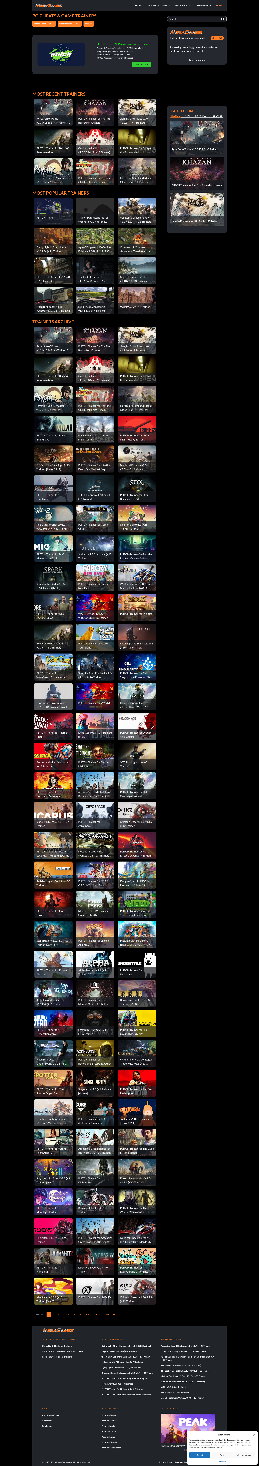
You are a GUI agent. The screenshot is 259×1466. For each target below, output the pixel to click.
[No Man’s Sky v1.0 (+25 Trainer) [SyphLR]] (137, 518)
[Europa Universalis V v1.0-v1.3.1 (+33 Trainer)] (137, 1172)
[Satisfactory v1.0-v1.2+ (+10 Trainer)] (53, 874)
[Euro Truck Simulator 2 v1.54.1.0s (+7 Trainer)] (95, 300)
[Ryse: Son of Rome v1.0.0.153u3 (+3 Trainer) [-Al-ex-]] (53, 112)
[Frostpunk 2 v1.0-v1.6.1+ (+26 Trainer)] (95, 1023)
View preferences (244, 1455)
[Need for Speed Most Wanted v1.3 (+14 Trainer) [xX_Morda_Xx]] (95, 845)
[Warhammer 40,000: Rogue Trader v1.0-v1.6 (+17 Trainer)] (137, 1053)
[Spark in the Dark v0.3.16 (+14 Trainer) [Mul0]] (53, 577)
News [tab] (187, 116)
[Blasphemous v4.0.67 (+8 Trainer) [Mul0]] (137, 993)
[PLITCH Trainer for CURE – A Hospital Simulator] (95, 1112)
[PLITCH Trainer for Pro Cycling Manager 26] (137, 1023)
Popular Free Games (111, 1447)
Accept (200, 1455)
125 (95, 1314)
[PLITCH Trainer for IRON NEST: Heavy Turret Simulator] (137, 429)
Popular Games (108, 1415)
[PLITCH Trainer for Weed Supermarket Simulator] (137, 904)
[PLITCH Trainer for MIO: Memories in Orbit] (53, 548)
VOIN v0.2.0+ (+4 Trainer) (173, 1387)
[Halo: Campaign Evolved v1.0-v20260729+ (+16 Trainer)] (137, 696)
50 (75, 1314)
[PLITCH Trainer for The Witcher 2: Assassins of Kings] (137, 1201)
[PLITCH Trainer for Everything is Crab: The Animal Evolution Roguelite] (137, 1261)
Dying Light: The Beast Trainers (57, 1346)
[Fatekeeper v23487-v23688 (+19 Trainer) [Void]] (137, 637)
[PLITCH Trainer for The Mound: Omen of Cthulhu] (95, 993)
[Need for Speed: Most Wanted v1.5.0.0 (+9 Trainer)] (53, 300)
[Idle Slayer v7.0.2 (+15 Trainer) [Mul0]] (53, 1290)
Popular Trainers (109, 1420)
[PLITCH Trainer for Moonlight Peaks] (53, 1201)
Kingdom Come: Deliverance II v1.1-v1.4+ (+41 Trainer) (127, 1373)
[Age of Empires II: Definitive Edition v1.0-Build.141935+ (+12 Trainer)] (95, 240)
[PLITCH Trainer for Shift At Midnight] (95, 756)
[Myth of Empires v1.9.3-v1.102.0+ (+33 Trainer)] (137, 270)
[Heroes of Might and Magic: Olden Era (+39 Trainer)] (137, 171)
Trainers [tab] (175, 116)
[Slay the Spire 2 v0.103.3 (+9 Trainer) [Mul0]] (53, 1172)
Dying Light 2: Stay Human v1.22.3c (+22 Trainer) (184, 1351)
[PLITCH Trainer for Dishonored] (95, 1172)
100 (87, 1314)
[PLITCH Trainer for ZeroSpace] (95, 815)
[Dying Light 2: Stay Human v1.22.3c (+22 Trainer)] (53, 240)
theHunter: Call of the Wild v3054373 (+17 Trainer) (125, 1356)
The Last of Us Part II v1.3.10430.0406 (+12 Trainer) (185, 1370)
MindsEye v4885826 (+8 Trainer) (117, 1383)
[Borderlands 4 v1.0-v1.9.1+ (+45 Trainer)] (53, 756)
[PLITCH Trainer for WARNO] (95, 696)
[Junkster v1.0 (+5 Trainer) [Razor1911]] (137, 1112)
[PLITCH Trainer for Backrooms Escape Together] (95, 1053)
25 (69, 1314)
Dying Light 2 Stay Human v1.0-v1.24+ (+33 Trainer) (126, 1346)
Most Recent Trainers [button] (44, 23)
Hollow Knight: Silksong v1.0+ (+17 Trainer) (122, 1362)
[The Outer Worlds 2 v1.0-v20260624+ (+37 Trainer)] (53, 518)
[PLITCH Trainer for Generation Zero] (53, 1023)
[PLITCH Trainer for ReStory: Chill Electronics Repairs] (95, 171)
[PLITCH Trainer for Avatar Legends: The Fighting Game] (53, 845)
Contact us (47, 1420)
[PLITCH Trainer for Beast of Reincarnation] (53, 141)
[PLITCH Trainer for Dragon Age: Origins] (137, 726)
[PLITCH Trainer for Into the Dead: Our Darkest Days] (95, 458)
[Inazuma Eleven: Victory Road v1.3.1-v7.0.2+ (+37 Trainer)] (137, 934)
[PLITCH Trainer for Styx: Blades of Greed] (137, 488)
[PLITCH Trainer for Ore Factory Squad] (53, 607)
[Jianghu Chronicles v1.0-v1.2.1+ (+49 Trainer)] (137, 112)
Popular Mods (108, 1426)
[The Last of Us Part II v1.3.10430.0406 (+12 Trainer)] (95, 270)
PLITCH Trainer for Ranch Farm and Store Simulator (126, 1394)
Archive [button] (89, 23)
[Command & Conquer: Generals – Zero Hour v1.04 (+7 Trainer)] (137, 240)
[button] (253, 1434)
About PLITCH (142, 64)
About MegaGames (51, 1415)
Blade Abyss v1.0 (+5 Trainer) (175, 1392)
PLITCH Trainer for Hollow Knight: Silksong (122, 1389)
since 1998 (217, 38)
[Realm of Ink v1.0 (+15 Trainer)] (95, 1201)
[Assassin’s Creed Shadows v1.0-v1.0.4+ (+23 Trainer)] (137, 211)
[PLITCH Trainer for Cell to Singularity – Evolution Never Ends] (137, 666)
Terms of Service (183, 1462)
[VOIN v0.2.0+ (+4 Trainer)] (137, 300)
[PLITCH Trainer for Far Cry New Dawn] (95, 577)
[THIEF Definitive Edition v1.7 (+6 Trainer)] (95, 488)
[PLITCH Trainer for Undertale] (137, 964)
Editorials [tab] (200, 116)
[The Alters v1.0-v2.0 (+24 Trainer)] (53, 1231)
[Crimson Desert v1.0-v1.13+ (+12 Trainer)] (137, 1290)
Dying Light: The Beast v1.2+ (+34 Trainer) (121, 1367)
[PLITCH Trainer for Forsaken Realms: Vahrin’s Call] (137, 548)
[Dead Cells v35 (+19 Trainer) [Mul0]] (95, 726)
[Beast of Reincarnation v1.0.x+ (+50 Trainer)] (53, 637)
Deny (222, 1455)
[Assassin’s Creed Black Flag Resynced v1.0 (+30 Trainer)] (95, 1142)
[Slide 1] (184, 1450)
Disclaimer (47, 1426)
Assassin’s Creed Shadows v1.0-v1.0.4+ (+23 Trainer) (186, 1346)
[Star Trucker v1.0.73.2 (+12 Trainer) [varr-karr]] (53, 934)
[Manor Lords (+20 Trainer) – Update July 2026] (95, 904)
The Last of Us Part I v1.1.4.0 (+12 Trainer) (181, 1365)
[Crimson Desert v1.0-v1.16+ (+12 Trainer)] (137, 815)
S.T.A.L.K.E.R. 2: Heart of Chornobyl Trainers (63, 1351)
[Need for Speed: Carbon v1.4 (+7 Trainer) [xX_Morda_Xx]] (137, 1231)
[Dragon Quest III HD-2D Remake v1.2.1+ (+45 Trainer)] (137, 874)
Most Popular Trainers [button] (69, 23)
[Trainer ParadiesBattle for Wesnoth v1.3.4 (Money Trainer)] (95, 211)
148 (107, 1314)
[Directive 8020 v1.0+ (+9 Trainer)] (95, 1261)
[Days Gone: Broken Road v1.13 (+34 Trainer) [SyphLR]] (53, 696)
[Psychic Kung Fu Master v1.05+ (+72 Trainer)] (53, 171)
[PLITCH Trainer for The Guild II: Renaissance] (137, 1142)
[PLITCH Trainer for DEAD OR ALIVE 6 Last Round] (95, 874)
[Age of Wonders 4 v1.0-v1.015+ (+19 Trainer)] (53, 993)
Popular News (108, 1436)
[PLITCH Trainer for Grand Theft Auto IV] (53, 1142)
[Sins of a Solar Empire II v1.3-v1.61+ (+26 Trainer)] (95, 666)
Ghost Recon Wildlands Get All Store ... (181, 1445)
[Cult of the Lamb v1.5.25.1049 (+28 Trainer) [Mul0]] (95, 141)
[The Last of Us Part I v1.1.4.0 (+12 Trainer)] (53, 270)
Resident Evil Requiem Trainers (57, 1356)
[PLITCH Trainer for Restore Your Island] (95, 637)
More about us (197, 59)
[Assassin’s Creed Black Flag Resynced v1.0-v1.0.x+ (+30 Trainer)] (95, 785)
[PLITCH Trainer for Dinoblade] (53, 488)
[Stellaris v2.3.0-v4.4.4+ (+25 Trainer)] (95, 548)
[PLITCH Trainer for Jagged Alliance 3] (95, 934)
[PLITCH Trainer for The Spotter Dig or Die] (53, 1082)
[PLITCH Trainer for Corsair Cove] (95, 518)
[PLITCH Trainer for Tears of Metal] (53, 726)
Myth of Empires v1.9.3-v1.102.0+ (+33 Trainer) (183, 1376)
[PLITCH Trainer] (53, 211)
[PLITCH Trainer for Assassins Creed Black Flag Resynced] (95, 1231)
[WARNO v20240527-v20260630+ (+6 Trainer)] (95, 607)
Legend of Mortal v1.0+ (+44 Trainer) (119, 1351)
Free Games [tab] (216, 116)
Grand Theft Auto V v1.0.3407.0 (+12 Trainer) (182, 1397)
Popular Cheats (108, 1431)
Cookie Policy (221, 1461)
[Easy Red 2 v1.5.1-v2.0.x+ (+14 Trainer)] (95, 429)
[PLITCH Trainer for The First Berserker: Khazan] (95, 112)
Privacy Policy (165, 1462)
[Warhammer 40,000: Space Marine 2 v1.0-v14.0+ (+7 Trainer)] (137, 577)
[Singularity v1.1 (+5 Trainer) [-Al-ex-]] (95, 1082)
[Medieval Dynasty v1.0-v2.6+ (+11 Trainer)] (137, 458)
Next (115, 1314)
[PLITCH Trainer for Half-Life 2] (95, 1290)
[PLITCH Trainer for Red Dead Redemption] (137, 1082)
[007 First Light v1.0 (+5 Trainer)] (137, 756)
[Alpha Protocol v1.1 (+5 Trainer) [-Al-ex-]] (95, 964)
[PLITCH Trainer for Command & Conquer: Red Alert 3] (53, 785)
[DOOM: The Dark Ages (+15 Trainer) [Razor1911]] (53, 458)
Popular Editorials (109, 1442)
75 (81, 1314)
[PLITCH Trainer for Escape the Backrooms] (137, 141)
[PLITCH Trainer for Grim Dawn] (53, 904)
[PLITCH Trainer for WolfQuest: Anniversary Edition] (53, 666)
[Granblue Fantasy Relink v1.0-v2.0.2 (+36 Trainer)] (53, 1112)
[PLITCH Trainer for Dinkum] (137, 607)
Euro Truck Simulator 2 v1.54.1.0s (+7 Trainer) (183, 1381)
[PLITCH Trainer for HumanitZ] (53, 1261)
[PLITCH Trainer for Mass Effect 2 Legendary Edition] (137, 845)
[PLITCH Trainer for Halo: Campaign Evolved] (137, 785)
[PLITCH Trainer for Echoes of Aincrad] (53, 964)
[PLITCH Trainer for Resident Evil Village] (53, 429)
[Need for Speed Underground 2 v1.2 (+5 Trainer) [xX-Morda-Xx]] (53, 1053)
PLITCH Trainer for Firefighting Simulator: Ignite (124, 1378)
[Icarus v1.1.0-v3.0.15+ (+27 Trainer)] (53, 815)
